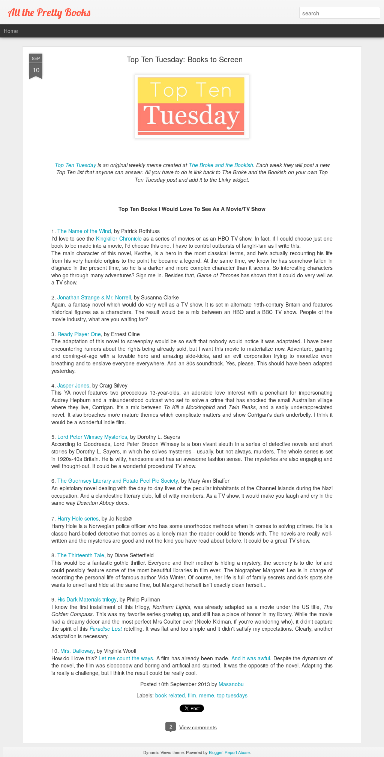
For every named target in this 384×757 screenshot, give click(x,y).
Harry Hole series (78, 518)
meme (206, 695)
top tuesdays (232, 695)
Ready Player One (79, 334)
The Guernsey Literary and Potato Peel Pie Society (117, 480)
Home (11, 30)
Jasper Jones (73, 385)
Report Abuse (237, 752)
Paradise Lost (106, 628)
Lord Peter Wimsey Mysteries (92, 436)
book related (170, 695)
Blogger (215, 752)
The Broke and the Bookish (221, 165)
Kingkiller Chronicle (119, 238)
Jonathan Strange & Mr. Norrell (94, 297)
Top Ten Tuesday (75, 165)
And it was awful (250, 658)
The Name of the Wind (84, 231)
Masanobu (231, 684)
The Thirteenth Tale (80, 555)
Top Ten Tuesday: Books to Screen (185, 59)
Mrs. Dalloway (77, 650)
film (192, 695)
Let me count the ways (126, 658)
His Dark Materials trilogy (87, 599)
